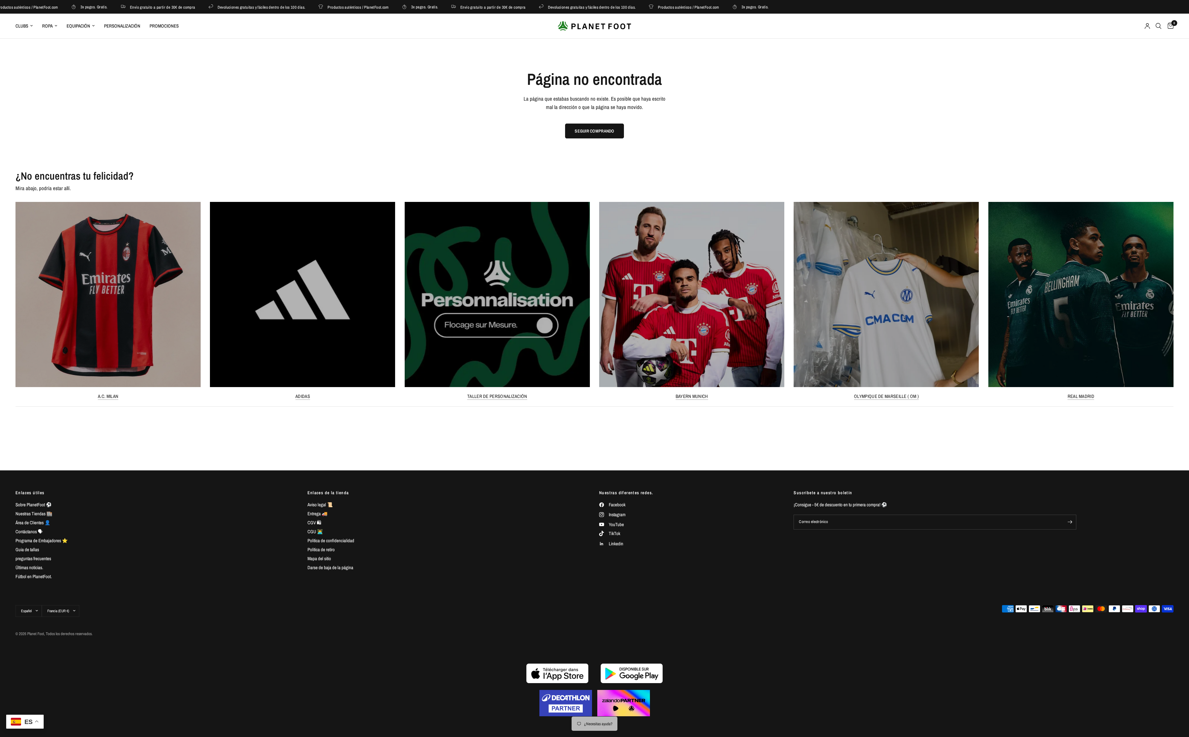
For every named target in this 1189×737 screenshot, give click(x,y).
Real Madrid (1081, 396)
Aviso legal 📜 (320, 504)
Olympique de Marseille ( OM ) (886, 396)
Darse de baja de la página (330, 567)
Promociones (164, 26)
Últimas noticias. (29, 567)
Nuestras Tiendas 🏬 (33, 513)
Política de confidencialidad (330, 540)
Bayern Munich (692, 396)
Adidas (302, 396)
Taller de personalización (497, 396)
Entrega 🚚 (317, 513)
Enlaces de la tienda (328, 493)
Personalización (122, 26)
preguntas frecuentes (33, 558)
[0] (1169, 26)
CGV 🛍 (314, 522)
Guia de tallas (27, 549)
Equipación (78, 26)
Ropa (47, 26)
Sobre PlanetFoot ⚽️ (33, 504)
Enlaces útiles (30, 493)
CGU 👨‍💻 (315, 531)
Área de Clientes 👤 (32, 522)
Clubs (21, 26)
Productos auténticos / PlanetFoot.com (332, 7)
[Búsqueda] (1158, 26)
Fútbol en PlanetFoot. (33, 576)
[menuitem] (26, 26)
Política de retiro (321, 549)
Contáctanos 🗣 (29, 531)
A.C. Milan (108, 396)
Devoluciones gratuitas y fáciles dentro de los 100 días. (236, 7)
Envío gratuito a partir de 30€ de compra (136, 7)
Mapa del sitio (319, 558)
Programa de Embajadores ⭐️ (41, 540)
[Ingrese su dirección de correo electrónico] (1070, 522)
